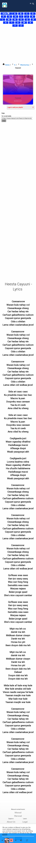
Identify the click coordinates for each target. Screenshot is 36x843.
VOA (6, 13)
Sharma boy (24, 65)
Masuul (18, 812)
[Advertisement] (18, 45)
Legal (25, 822)
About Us (11, 822)
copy (3, 121)
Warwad (18, 816)
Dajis (3, 113)
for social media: (6, 116)
